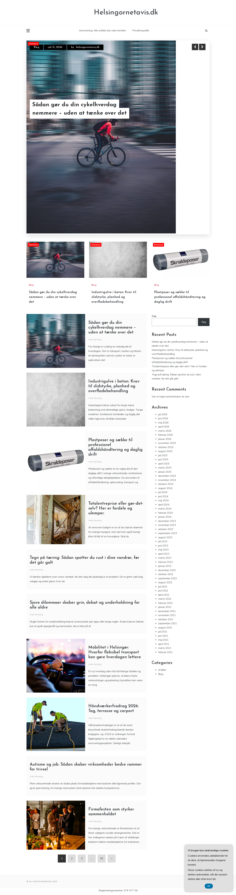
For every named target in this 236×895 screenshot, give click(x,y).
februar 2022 (165, 532)
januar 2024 (164, 446)
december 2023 (167, 450)
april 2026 (163, 355)
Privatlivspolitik (140, 30)
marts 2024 (164, 437)
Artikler (162, 599)
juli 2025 (162, 384)
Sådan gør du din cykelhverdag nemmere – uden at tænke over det (53, 226)
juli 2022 (162, 515)
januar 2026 (164, 368)
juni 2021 (163, 565)
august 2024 (165, 417)
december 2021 (167, 540)
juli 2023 (162, 470)
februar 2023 (165, 491)
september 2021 (167, 552)
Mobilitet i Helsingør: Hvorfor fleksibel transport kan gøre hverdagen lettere (114, 582)
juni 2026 (163, 347)
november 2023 (167, 454)
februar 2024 (165, 442)
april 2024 (163, 433)
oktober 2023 (165, 458)
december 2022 (167, 499)
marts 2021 (164, 577)
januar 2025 (164, 401)
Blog (36, 47)
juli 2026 (162, 343)
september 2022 (167, 507)
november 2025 (167, 372)
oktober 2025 (165, 376)
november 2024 (167, 409)
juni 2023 (163, 474)
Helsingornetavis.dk (126, 12)
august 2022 (165, 511)
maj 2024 (163, 429)
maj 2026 (163, 351)
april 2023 (163, 483)
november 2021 (167, 544)
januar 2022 (164, 536)
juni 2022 (163, 519)
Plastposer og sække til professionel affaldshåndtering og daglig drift (179, 226)
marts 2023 (164, 487)
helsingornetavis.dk (88, 47)
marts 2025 (164, 396)
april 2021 (163, 573)
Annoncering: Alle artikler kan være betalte (102, 30)
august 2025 (165, 380)
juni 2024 (163, 425)
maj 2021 (163, 569)
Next (202, 47)
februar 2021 (165, 581)
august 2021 (165, 556)
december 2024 (167, 405)
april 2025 (163, 392)
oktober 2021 (165, 548)
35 (101, 787)
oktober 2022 (165, 503)
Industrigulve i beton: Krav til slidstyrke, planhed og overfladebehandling (71, 105)
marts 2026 (164, 360)
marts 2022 (164, 528)
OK (208, 886)
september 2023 (167, 462)
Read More (196, 105)
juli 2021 (162, 560)
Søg (154, 245)
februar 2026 (165, 364)
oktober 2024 (165, 413)
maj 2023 (163, 478)
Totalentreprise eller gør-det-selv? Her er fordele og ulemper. (115, 438)
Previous (195, 47)
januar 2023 (164, 495)
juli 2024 (162, 421)
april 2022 (163, 524)
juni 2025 (163, 388)
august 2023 (165, 466)
